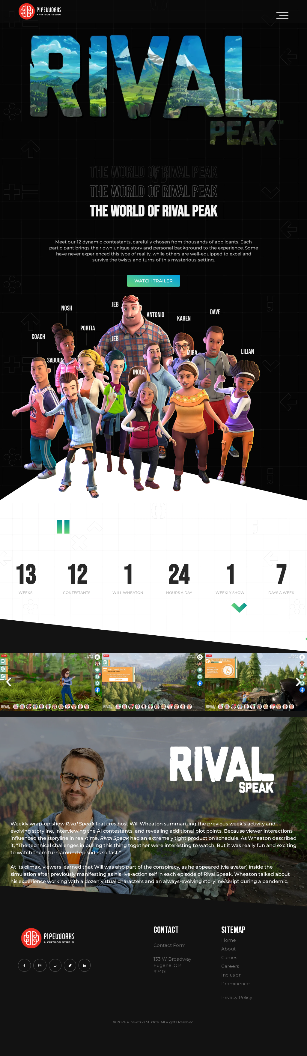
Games (229, 957)
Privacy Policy (236, 997)
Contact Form (170, 945)
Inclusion (231, 975)
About (228, 949)
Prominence (235, 983)
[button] (8, 682)
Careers (230, 966)
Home (228, 940)
